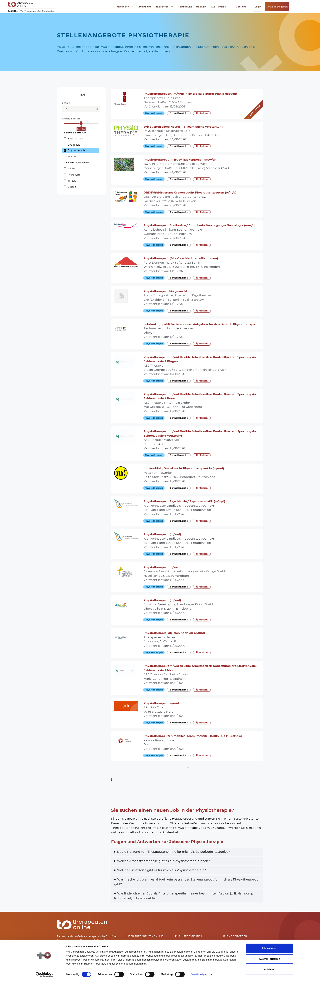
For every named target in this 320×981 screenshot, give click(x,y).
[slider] (81, 123)
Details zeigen (199, 974)
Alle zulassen (269, 948)
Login (257, 6)
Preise (222, 6)
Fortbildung (185, 6)
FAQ (212, 6)
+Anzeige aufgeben (277, 6)
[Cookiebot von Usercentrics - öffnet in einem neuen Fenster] (44, 974)
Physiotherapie (76, 150)
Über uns (241, 6)
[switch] (119, 974)
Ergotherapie (75, 138)
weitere (72, 156)
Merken (203, 113)
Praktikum (145, 6)
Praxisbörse (161, 6)
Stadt (66, 103)
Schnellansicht (179, 113)
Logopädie (74, 144)
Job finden (123, 6)
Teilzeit (72, 180)
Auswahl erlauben (269, 958)
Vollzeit (72, 186)
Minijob (72, 168)
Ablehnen (269, 969)
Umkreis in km (71, 118)
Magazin (201, 6)
